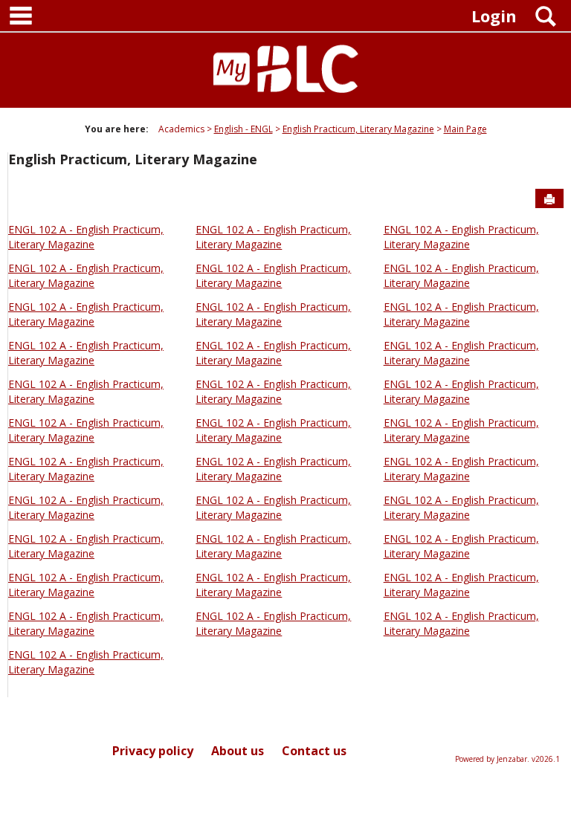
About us (237, 751)
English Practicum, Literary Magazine (358, 129)
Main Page (465, 129)
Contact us (314, 751)
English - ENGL (243, 129)
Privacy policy (152, 751)
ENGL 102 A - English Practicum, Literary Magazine (86, 236)
